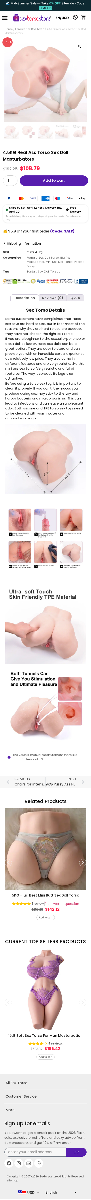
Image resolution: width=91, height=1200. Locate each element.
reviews (55, 1043)
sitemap (12, 1180)
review (38, 903)
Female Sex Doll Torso (29, 29)
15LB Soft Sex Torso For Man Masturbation (45, 1035)
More (10, 1109)
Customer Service (21, 1096)
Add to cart (54, 180)
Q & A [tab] (75, 298)
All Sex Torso (16, 1082)
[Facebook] (8, 1163)
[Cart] (83, 17)
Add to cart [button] (45, 917)
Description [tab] (25, 298)
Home (9, 29)
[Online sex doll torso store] (30, 17)
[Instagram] (18, 1163)
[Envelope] (28, 1163)
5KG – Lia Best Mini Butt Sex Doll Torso (45, 895)
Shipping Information (24, 243)
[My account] (75, 17)
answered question (62, 903)
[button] (4, 18)
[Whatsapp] (38, 1163)
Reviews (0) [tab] (52, 298)
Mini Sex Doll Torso (59, 262)
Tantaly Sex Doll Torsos (43, 271)
